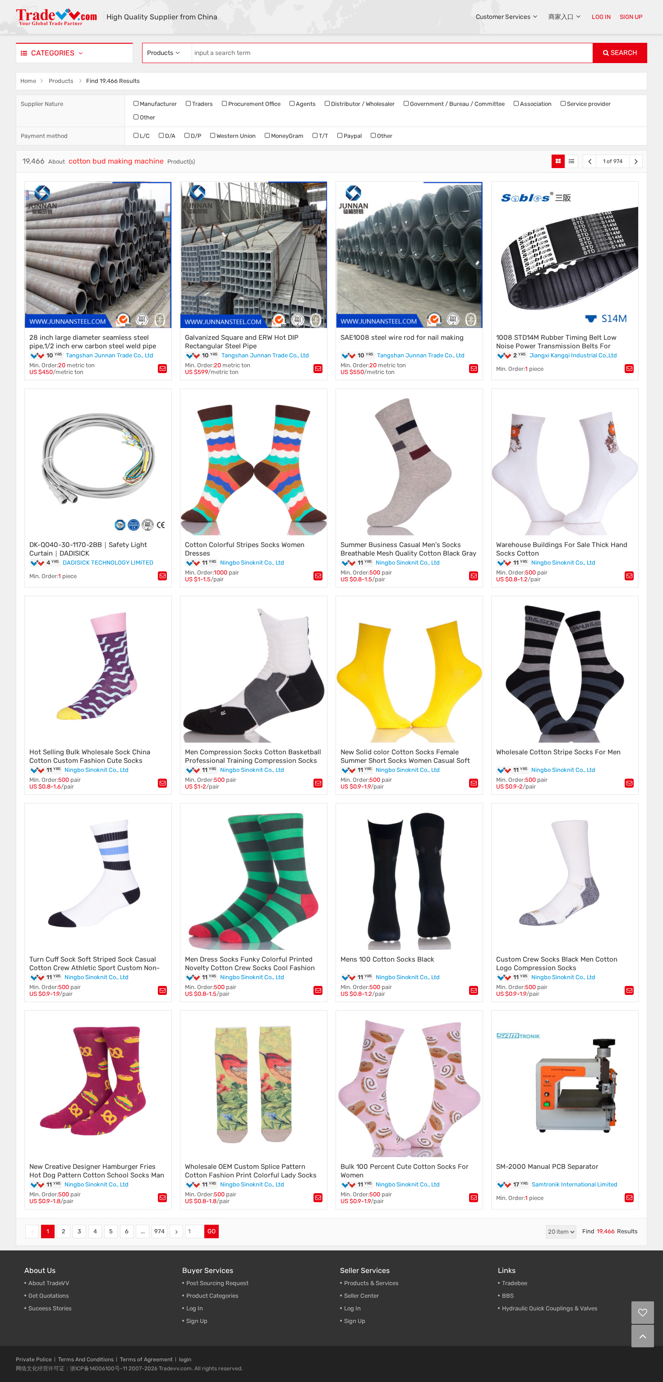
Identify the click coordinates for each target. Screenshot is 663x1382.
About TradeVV (48, 1283)
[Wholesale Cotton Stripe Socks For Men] (565, 669)
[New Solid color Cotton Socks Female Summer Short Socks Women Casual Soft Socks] (409, 669)
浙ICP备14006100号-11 (98, 1368)
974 (159, 1231)
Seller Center (361, 1295)
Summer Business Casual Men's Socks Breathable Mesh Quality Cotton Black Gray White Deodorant (408, 553)
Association (535, 103)
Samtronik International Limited (574, 1184)
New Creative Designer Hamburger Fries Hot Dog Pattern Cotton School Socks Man (96, 1171)
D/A (169, 135)
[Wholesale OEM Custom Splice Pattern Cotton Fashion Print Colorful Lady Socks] (253, 1084)
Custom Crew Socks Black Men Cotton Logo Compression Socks (556, 963)
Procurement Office (254, 103)
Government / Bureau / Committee (457, 103)
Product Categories (212, 1295)
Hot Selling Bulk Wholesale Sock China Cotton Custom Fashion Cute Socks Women (89, 760)
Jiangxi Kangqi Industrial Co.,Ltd (573, 355)
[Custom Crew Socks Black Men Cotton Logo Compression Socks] (565, 876)
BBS (508, 1295)
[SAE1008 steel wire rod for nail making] (409, 255)
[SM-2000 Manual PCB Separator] (565, 1084)
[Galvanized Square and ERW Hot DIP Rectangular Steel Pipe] (253, 255)
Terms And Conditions (86, 1359)
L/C (144, 135)
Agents (305, 103)
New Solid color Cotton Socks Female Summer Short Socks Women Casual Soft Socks (405, 760)
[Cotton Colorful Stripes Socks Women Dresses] (253, 462)
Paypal (352, 135)
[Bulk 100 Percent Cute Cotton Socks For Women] (409, 1084)
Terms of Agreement (146, 1359)
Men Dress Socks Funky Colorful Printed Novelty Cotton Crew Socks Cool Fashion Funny (250, 968)
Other (146, 117)
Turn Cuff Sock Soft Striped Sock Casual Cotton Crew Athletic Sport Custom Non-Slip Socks (94, 968)
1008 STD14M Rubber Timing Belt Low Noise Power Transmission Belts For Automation (556, 346)
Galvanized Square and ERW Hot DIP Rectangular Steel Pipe (242, 341)
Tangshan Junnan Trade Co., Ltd (109, 355)
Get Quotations (48, 1295)
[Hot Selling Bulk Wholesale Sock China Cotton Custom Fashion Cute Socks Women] (98, 669)
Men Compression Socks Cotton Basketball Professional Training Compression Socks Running (253, 760)
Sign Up (354, 1321)
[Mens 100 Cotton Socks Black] (409, 876)
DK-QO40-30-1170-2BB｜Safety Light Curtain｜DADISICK (88, 549)
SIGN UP (631, 17)
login (185, 1359)
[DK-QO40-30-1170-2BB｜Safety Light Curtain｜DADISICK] (98, 462)
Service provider (588, 103)
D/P (195, 135)
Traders (202, 103)
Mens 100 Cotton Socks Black (387, 959)
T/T (323, 135)
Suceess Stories (50, 1308)
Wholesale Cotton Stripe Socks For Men (558, 752)
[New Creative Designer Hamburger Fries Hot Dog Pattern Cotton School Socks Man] (98, 1084)
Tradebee (514, 1283)
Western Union (235, 135)
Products (61, 81)
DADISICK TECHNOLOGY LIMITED (108, 562)
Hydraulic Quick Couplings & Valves (550, 1308)
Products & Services (371, 1283)
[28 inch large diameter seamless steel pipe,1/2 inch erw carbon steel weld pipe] (98, 255)
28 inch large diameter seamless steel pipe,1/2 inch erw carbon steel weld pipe (92, 341)
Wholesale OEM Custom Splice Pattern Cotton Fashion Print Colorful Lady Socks (251, 1171)
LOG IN (601, 17)
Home (28, 81)
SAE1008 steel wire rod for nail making (402, 337)
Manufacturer (157, 103)
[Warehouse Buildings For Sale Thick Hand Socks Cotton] (565, 462)
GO (211, 1231)
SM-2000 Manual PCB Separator (547, 1167)
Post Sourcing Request (217, 1283)
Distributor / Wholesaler (362, 103)
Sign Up (196, 1321)
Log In (194, 1308)
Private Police (34, 1359)
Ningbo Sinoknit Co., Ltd (252, 562)
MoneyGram (287, 135)
